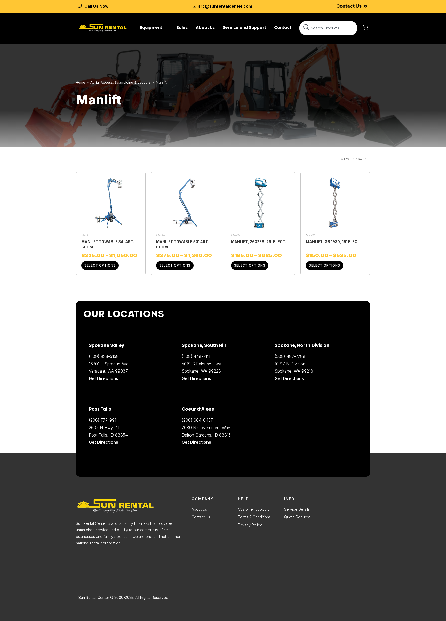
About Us (205, 27)
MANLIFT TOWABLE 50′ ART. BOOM (182, 244)
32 (353, 159)
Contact (282, 27)
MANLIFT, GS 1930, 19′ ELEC (331, 241)
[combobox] (328, 28)
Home (80, 82)
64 (360, 159)
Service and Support (244, 27)
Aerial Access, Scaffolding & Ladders (120, 82)
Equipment (151, 27)
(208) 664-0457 (197, 420)
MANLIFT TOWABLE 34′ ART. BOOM (107, 244)
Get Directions (196, 442)
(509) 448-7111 (196, 356)
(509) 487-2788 (290, 356)
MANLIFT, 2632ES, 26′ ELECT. (258, 241)
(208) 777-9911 (103, 420)
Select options (100, 265)
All (367, 159)
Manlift (85, 235)
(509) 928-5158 (104, 356)
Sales (182, 27)
